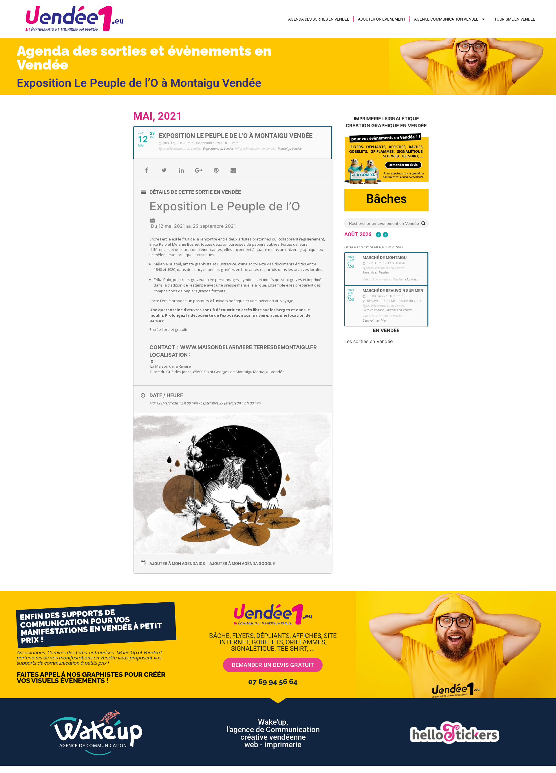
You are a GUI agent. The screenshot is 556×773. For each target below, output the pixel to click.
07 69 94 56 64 (272, 681)
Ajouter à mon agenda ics (177, 563)
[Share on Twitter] (164, 170)
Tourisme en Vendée (514, 19)
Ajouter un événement (381, 19)
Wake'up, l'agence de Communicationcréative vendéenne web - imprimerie (273, 733)
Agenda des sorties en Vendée (318, 19)
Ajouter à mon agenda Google (242, 563)
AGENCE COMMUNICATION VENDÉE (446, 19)
